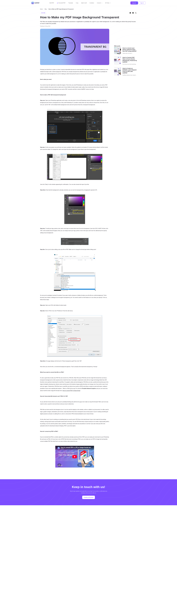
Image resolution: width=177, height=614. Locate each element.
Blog (46, 9)
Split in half (84, 3)
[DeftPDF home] (35, 3)
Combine (92, 3)
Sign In (142, 3)
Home (41, 9)
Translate (70, 3)
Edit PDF (52, 3)
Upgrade (134, 3)
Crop (77, 3)
